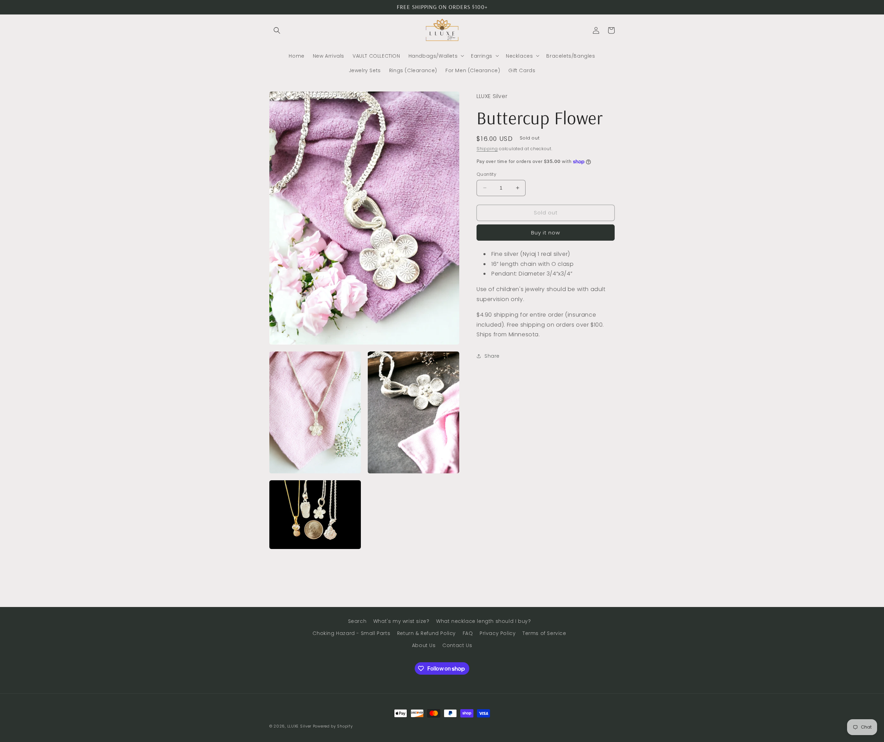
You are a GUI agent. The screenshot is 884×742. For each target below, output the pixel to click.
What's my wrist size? (401, 621)
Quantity (486, 174)
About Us (424, 645)
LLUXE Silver (299, 726)
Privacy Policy (498, 633)
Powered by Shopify (333, 726)
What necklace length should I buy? (483, 621)
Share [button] (492, 355)
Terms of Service (544, 633)
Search (357, 621)
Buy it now (545, 232)
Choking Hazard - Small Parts (351, 633)
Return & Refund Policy (426, 633)
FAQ (468, 633)
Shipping (487, 148)
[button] (277, 30)
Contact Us (457, 645)
